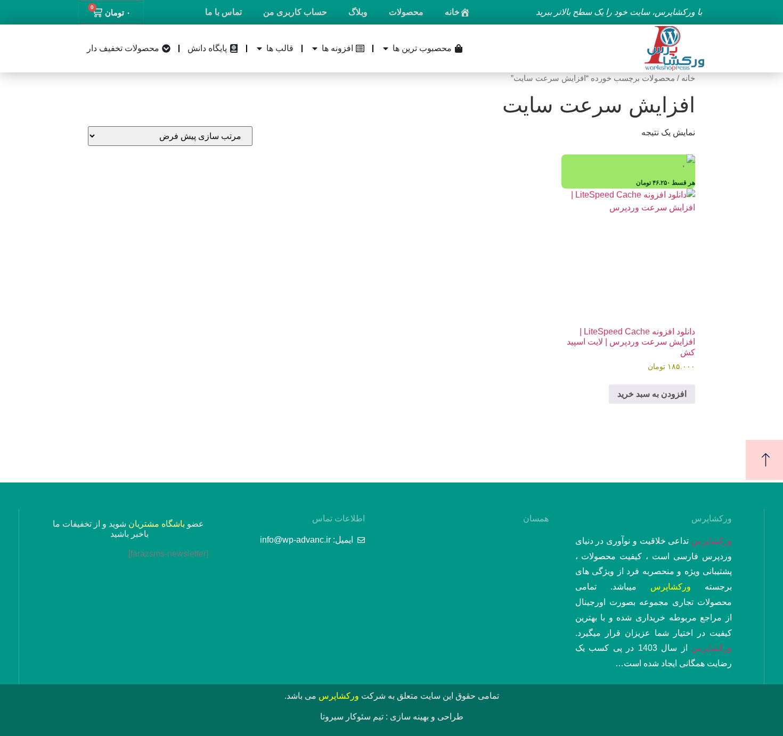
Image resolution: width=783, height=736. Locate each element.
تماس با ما (223, 12)
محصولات (406, 12)
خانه (452, 12)
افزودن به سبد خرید (652, 393)
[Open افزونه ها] (315, 48)
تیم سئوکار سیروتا (352, 716)
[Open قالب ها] (259, 48)
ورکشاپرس (711, 540)
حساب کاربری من (295, 12)
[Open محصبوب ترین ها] (385, 48)
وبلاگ (358, 12)
